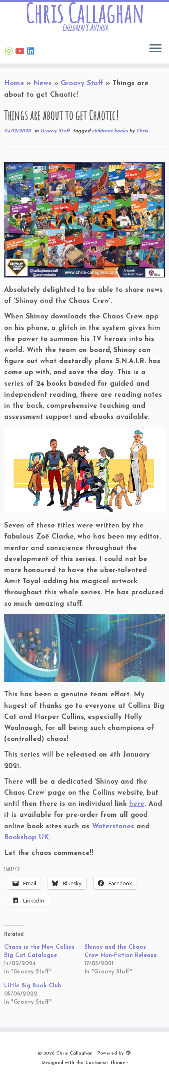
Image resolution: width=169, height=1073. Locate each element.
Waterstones (113, 826)
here (136, 803)
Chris (142, 131)
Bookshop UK (26, 837)
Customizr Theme (105, 1063)
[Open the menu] (155, 49)
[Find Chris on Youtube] (21, 52)
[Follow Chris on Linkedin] (32, 52)
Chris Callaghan (84, 13)
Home (14, 83)
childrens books (110, 131)
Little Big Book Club (33, 986)
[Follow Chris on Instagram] (10, 52)
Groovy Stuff (82, 83)
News (42, 83)
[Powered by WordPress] (128, 1052)
